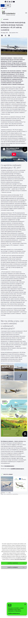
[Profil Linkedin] (9, 1)
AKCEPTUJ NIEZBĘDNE (13, 567)
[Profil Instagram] (12, 1)
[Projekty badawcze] (3, 5)
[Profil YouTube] (14, 1)
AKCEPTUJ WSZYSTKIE (13, 563)
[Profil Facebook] (5, 1)
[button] (2, 35)
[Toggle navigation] (26, 13)
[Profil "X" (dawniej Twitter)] (7, 1)
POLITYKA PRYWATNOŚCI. (20, 559)
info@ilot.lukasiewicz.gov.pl (14, 613)
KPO (8, 5)
